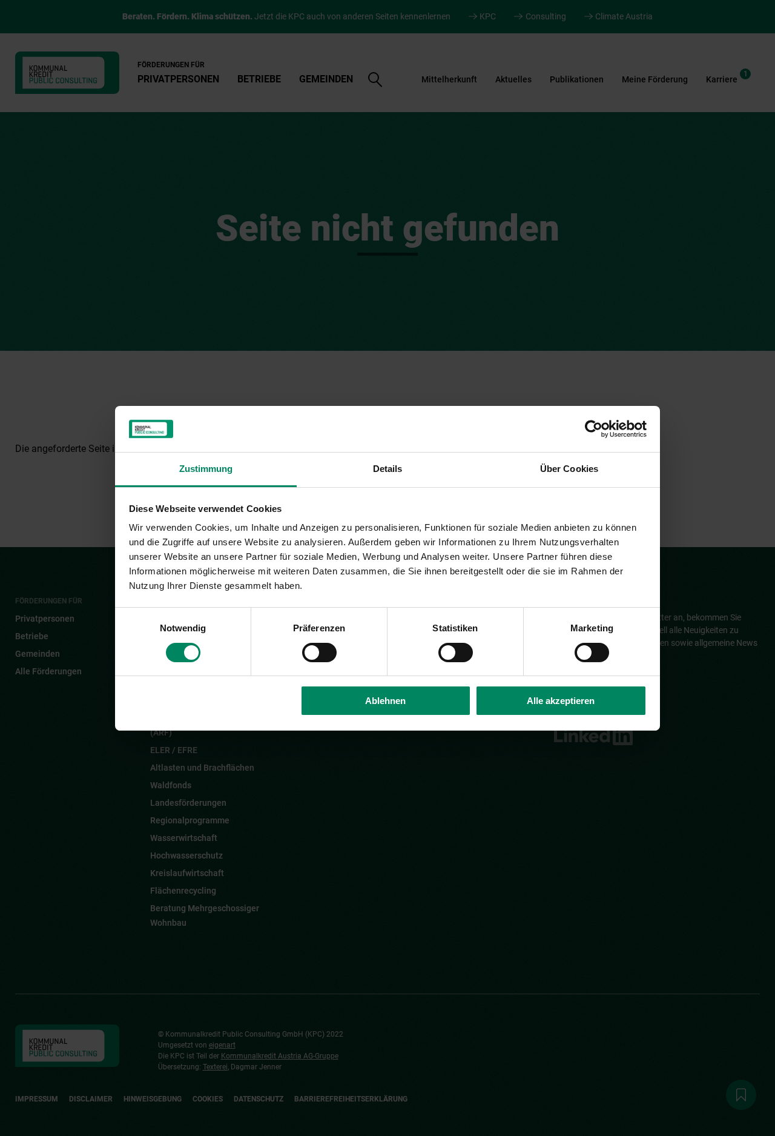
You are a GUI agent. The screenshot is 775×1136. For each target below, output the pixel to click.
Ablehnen (385, 701)
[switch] (319, 652)
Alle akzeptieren (561, 701)
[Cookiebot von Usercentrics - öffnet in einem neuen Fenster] (594, 429)
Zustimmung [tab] (206, 468)
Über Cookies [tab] (569, 468)
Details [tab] (388, 468)
